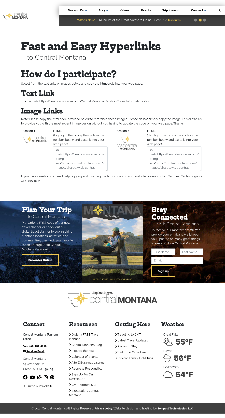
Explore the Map (83, 350)
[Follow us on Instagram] (46, 377)
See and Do (76, 10)
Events (146, 10)
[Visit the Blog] (39, 377)
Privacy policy (103, 408)
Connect (197, 10)
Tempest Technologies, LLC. (176, 408)
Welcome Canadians (131, 352)
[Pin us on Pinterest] (52, 377)
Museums (174, 20)
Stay (102, 10)
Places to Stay (127, 346)
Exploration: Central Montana (83, 393)
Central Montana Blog (86, 345)
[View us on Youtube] (32, 377)
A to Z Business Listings (87, 362)
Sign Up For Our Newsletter (81, 377)
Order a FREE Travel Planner (84, 337)
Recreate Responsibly (86, 368)
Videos (124, 10)
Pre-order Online (40, 260)
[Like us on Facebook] (25, 377)
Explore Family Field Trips (135, 358)
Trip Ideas (169, 10)
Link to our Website (39, 386)
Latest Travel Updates (132, 340)
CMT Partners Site (83, 384)
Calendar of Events (84, 356)
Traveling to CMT (129, 334)
